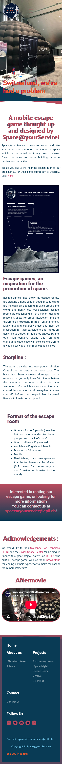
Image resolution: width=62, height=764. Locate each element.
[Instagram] (34, 723)
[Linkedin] (21, 723)
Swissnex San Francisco (45, 548)
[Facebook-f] (9, 723)
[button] (31, 10)
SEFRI (5, 552)
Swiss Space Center (31, 552)
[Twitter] (15, 723)
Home (12, 645)
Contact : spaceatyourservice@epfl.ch (30, 739)
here (10, 175)
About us (14, 652)
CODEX (50, 556)
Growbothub (53, 560)
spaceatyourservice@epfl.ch (30, 511)
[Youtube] (27, 723)
